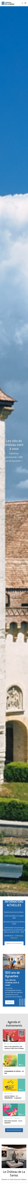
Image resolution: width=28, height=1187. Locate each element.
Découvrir (10, 1002)
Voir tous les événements (14, 1130)
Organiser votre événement (14, 943)
